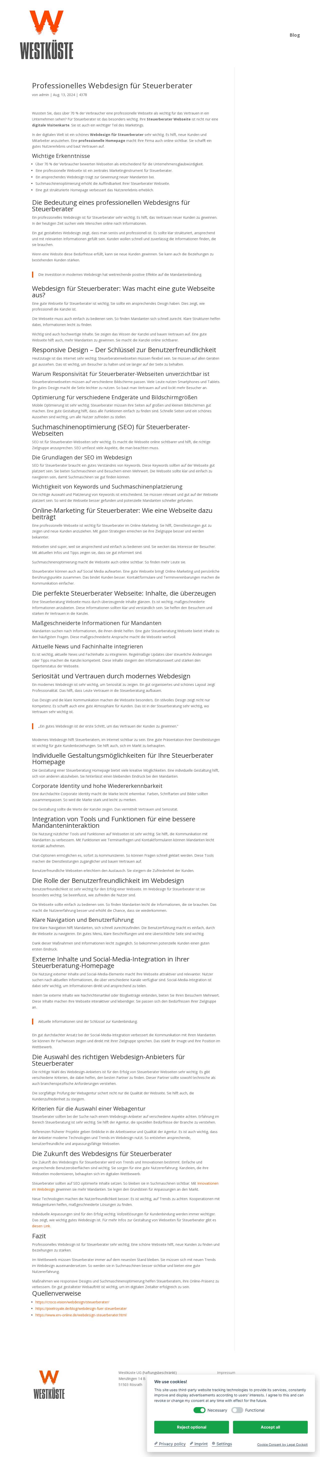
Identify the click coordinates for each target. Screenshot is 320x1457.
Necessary (217, 1410)
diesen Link (41, 1226)
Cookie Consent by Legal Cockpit (282, 1444)
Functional (254, 1410)
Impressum (226, 1372)
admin (44, 94)
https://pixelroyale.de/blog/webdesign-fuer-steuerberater (81, 1308)
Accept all (270, 1426)
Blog (295, 34)
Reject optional (191, 1426)
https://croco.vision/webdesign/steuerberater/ (72, 1302)
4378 (83, 94)
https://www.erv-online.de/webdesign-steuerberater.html (81, 1315)
